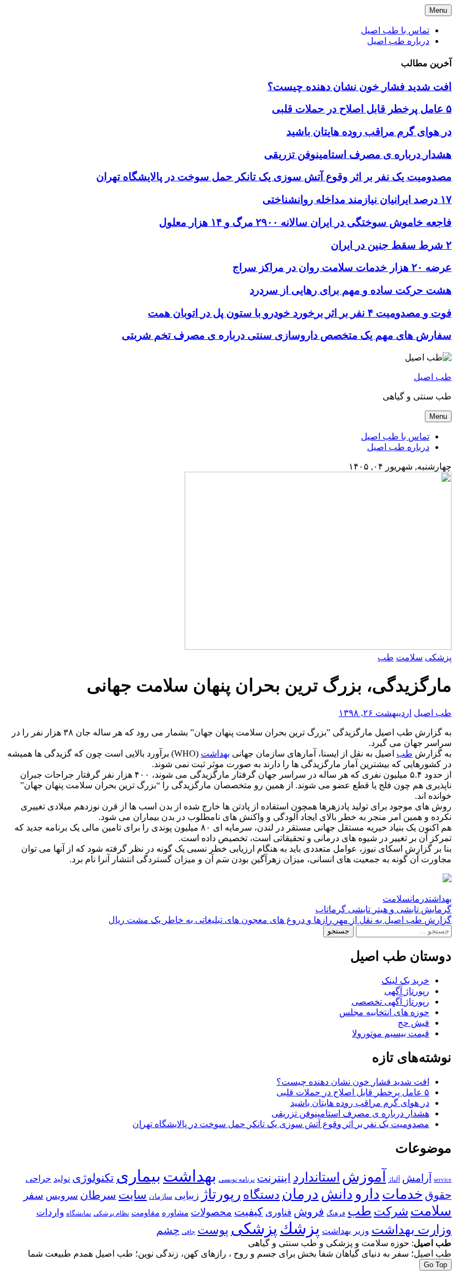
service (443, 1179)
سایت (132, 1195)
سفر (33, 1195)
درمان (419, 898)
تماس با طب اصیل (395, 30)
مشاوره (175, 1212)
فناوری (278, 1212)
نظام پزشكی (111, 1213)
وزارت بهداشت (411, 1230)
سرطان (98, 1195)
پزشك (300, 1228)
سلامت (409, 657)
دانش (337, 1194)
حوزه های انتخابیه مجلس (384, 1012)
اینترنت (274, 1178)
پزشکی (438, 657)
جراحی (38, 1178)
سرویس (62, 1195)
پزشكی (254, 1228)
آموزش (364, 1177)
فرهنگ (335, 1213)
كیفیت (248, 1211)
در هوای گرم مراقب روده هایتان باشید (369, 131)
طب (386, 657)
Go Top (435, 1265)
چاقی (188, 1232)
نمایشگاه (78, 1213)
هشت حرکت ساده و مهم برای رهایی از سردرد (351, 290)
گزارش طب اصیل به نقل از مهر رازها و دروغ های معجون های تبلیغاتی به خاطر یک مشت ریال (280, 920)
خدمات (402, 1194)
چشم (168, 1230)
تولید (61, 1178)
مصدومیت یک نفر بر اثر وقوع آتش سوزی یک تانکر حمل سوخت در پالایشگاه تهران (274, 176)
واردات (50, 1212)
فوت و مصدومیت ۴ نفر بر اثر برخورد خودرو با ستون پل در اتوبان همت (300, 313)
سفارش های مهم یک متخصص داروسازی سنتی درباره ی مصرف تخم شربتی (287, 335)
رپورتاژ (221, 1194)
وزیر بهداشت (345, 1230)
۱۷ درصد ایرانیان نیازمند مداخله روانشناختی (357, 199)
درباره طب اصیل (398, 41)
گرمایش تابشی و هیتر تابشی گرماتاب (383, 909)
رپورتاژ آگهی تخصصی (390, 1001)
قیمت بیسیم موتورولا (390, 1033)
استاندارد (316, 1177)
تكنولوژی (93, 1178)
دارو (367, 1194)
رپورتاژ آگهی (406, 991)
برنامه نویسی (237, 1179)
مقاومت (145, 1212)
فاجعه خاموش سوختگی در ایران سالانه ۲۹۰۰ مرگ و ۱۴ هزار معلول (305, 222)
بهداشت (215, 753)
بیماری (138, 1176)
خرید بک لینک (405, 980)
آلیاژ (394, 1179)
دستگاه (261, 1195)
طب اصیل (433, 377)
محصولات (211, 1212)
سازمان (160, 1196)
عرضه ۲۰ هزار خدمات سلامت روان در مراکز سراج (342, 267)
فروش (309, 1211)
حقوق (438, 1195)
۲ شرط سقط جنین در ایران (391, 245)
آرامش (417, 1178)
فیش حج (413, 1022)
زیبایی (187, 1195)
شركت (391, 1211)
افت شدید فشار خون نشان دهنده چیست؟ (359, 86)
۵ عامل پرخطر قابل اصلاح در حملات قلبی (362, 109)
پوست (213, 1230)
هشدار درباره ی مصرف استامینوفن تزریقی (358, 154)
